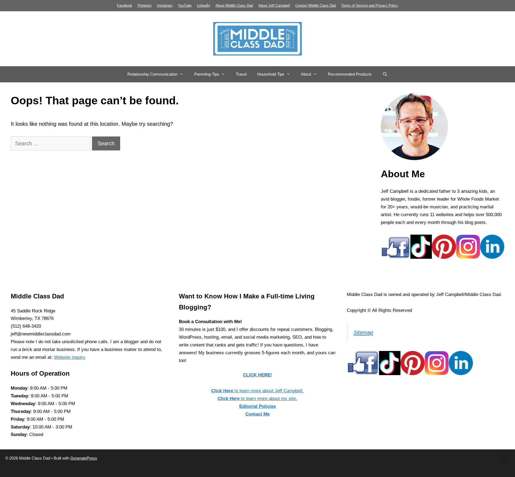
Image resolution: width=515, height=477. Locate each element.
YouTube (185, 5)
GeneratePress (83, 458)
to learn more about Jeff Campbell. (257, 390)
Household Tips (270, 74)
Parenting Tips (206, 74)
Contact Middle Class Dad (315, 5)
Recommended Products (350, 74)
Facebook (124, 5)
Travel (241, 74)
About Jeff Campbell (274, 5)
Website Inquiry (69, 357)
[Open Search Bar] (385, 74)
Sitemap (363, 332)
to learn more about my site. (257, 398)
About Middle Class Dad (234, 5)
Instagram (164, 5)
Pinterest (145, 5)
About (306, 74)
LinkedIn (203, 5)
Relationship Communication (152, 74)
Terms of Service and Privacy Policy (369, 5)
